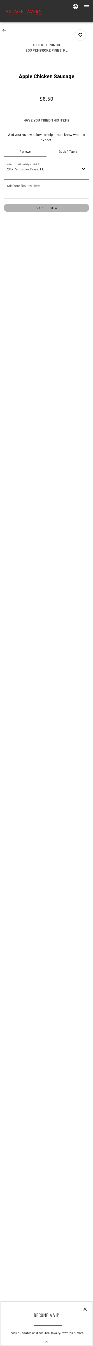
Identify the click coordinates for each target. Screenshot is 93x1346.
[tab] (25, 151)
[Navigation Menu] (87, 7)
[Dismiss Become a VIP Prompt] (85, 1309)
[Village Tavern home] (24, 11)
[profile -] (75, 6)
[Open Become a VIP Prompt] (46, 1341)
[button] (5, 30)
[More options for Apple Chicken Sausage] (80, 35)
